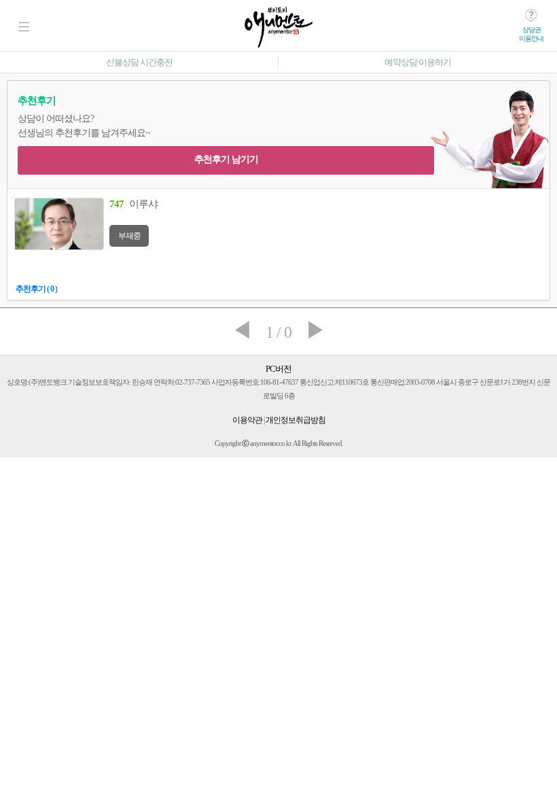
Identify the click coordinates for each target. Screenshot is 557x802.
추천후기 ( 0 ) (36, 289)
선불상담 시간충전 (139, 62)
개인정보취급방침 (295, 420)
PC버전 (278, 369)
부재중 (129, 236)
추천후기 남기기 (226, 159)
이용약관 (247, 420)
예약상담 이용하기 (417, 62)
